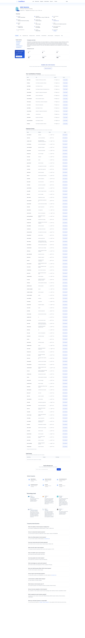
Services (56, 1)
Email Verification (44, 35)
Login (67, 1)
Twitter (44, 602)
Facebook (47, 602)
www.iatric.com (56, 20)
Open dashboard (18, 56)
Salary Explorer (46, 1)
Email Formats (38, 35)
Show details (65, 79)
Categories (41, 1)
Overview (16, 35)
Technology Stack (57, 35)
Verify (59, 469)
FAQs (62, 35)
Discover (51, 1)
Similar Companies (50, 35)
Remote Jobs (37, 1)
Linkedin (40, 602)
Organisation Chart (25, 35)
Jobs (33, 1)
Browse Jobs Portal (48, 68)
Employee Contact (32, 35)
